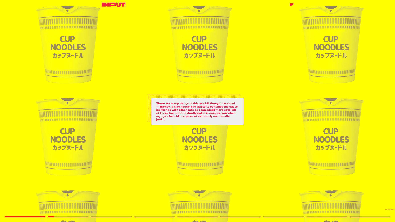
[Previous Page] (65, 111)
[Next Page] (262, 111)
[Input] (113, 4)
